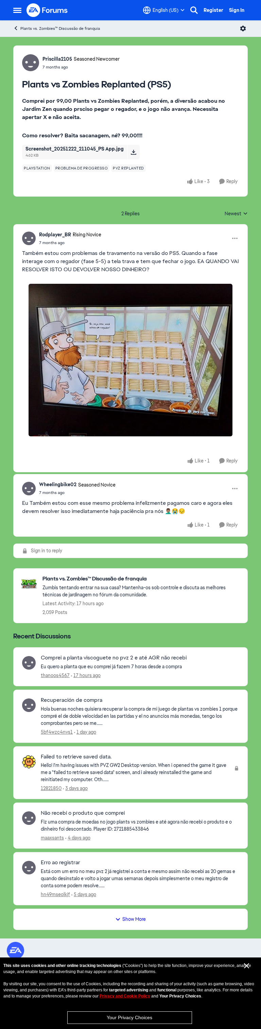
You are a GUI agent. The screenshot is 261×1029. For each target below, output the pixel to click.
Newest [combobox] (236, 214)
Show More (134, 919)
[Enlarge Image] (130, 360)
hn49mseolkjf (55, 894)
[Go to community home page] (47, 10)
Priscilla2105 (57, 59)
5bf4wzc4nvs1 (57, 732)
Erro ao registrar (60, 862)
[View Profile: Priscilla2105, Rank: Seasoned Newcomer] (30, 62)
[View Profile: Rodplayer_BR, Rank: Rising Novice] (29, 238)
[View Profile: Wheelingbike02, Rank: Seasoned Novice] (29, 488)
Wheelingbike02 (57, 484)
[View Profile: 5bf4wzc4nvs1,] (29, 705)
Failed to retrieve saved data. (76, 756)
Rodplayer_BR (55, 235)
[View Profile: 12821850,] (29, 762)
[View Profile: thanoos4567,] (29, 663)
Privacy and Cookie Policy (125, 996)
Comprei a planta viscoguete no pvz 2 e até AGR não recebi (114, 657)
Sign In (236, 10)
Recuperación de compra (71, 700)
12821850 (51, 788)
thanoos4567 (55, 675)
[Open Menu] (243, 28)
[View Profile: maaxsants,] (29, 818)
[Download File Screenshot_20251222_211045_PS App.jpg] (133, 152)
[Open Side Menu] (17, 10)
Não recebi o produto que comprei (83, 813)
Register (213, 10)
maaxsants (52, 838)
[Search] (194, 10)
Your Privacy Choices (129, 1017)
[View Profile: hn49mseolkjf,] (29, 867)
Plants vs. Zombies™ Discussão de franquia (60, 28)
